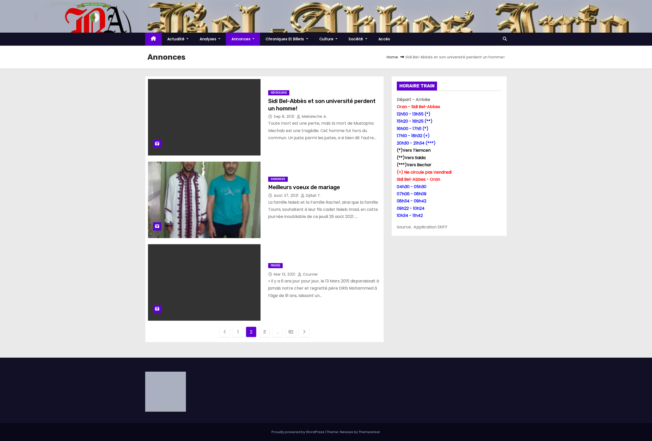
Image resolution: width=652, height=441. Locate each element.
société (356, 39)
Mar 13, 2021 (285, 274)
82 (291, 332)
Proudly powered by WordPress (298, 432)
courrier (310, 274)
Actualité (176, 39)
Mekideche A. (314, 116)
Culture (327, 39)
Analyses (209, 39)
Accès (384, 39)
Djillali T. (313, 195)
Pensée (275, 265)
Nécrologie (279, 93)
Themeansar (369, 432)
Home (392, 57)
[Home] (153, 39)
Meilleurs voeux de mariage (304, 187)
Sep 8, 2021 (284, 116)
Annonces (242, 39)
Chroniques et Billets (285, 39)
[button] (505, 39)
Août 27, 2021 (287, 195)
